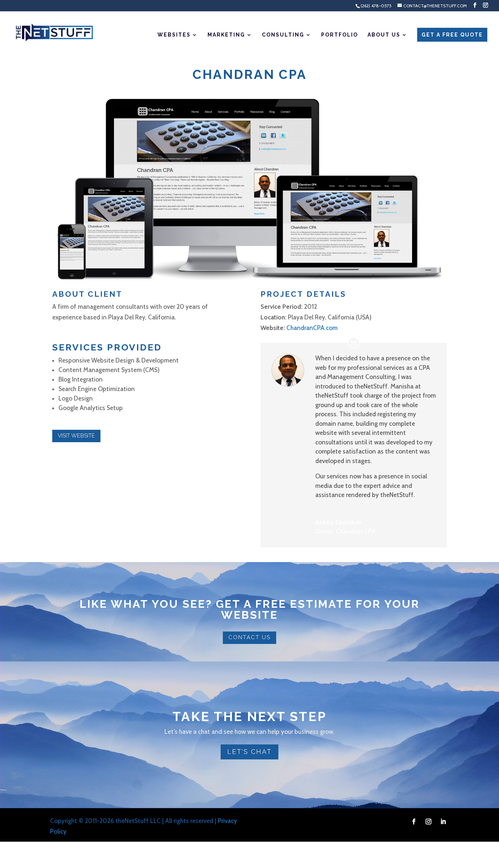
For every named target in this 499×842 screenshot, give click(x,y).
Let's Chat (249, 751)
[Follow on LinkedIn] (443, 821)
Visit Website (76, 435)
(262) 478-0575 (376, 5)
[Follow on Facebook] (414, 821)
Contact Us (249, 637)
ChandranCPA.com (312, 327)
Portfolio (339, 35)
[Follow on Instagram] (428, 821)
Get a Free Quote (452, 35)
